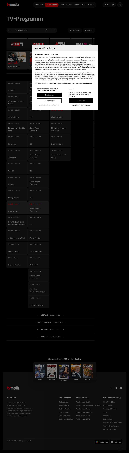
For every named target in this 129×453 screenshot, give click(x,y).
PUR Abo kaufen (81, 100)
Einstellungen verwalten (49, 100)
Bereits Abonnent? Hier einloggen (81, 105)
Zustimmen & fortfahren (49, 95)
